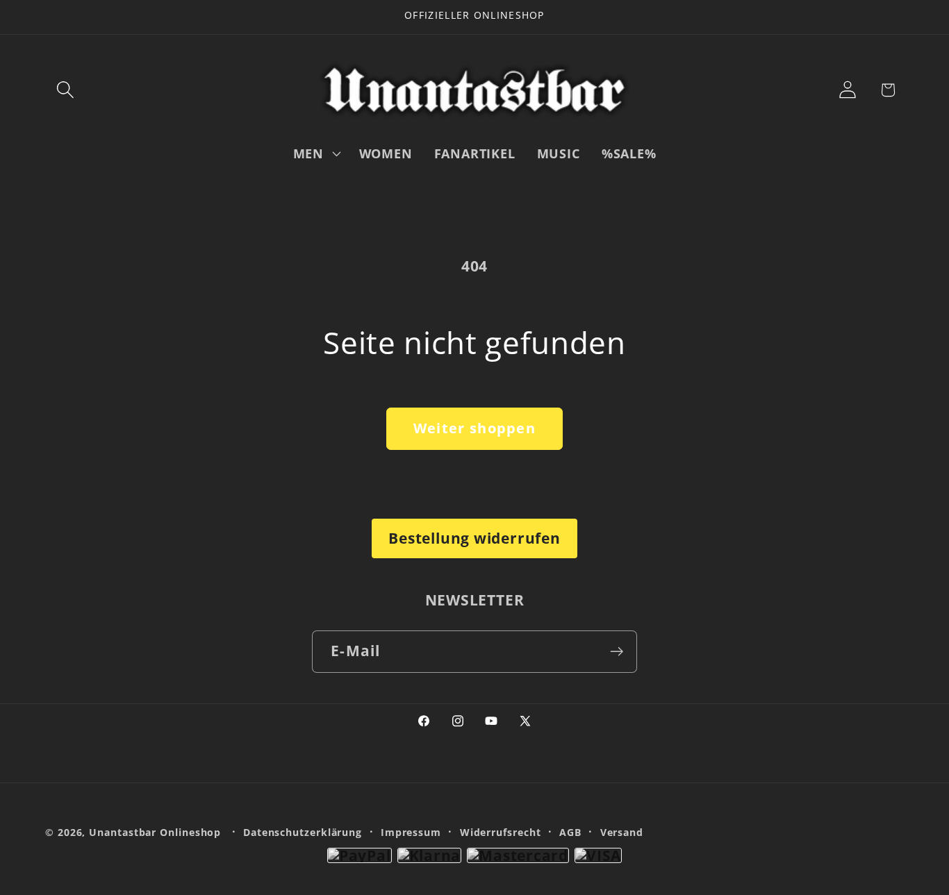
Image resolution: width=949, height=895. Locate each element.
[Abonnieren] (616, 651)
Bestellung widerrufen (474, 538)
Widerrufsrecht (500, 832)
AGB (570, 832)
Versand (621, 832)
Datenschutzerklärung (302, 832)
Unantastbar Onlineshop (155, 832)
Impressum (411, 832)
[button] (65, 90)
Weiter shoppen (474, 428)
